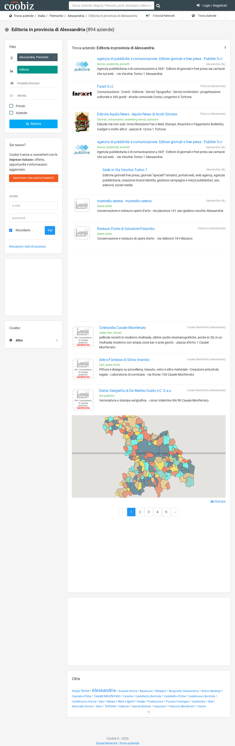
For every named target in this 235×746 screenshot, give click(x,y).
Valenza (123, 706)
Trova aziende (24, 16)
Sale (210, 701)
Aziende (21, 113)
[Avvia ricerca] (158, 5)
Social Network (106, 743)
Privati (20, 106)
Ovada (141, 701)
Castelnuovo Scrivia (84, 701)
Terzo (98, 706)
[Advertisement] (33, 287)
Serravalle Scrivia (82, 706)
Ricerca (35, 124)
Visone (201, 706)
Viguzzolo (160, 706)
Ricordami (23, 230)
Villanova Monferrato (181, 706)
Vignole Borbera (141, 706)
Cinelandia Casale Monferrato (122, 327)
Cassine (128, 696)
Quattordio (198, 701)
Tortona (110, 706)
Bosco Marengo (211, 691)
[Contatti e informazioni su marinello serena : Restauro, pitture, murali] (82, 208)
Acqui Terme (80, 691)
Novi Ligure (126, 701)
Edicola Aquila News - (137, 114)
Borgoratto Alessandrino (184, 691)
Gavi (101, 701)
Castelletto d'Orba (175, 696)
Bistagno (160, 691)
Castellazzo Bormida (148, 696)
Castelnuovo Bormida (201, 696)
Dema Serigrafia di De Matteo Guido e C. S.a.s (135, 390)
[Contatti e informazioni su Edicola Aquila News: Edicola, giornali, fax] (82, 122)
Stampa (220, 501)
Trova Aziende (206, 15)
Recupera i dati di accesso (27, 246)
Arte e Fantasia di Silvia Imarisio (124, 360)
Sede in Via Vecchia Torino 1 (125, 170)
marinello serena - (124, 201)
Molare (111, 701)
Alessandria (75, 16)
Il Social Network (163, 15)
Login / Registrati (214, 5)
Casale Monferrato (107, 696)
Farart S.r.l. (105, 86)
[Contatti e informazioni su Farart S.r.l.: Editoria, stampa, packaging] (82, 94)
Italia (41, 16)
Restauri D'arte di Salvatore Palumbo (125, 229)
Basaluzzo (146, 691)
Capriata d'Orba (81, 696)
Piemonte (56, 16)
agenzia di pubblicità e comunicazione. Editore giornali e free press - (159, 59)
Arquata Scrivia (127, 691)
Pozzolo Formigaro (178, 701)
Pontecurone (155, 701)
